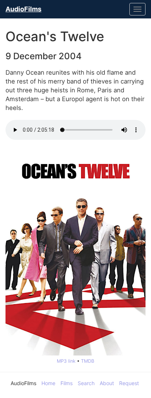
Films (66, 383)
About (107, 383)
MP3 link (66, 361)
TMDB (87, 361)
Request (129, 383)
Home (48, 383)
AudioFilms (23, 9)
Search (86, 383)
